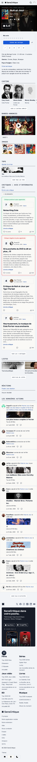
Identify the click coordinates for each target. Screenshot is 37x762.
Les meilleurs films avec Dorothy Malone (19, 410)
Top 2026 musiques (25, 696)
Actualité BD (6, 706)
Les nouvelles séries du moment (26, 669)
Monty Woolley (30, 100)
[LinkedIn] (31, 604)
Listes (5, 359)
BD (3, 693)
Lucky (21, 665)
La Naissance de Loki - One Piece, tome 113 (9, 702)
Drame (15, 7)
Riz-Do (8, 587)
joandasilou (10, 538)
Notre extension (7, 722)
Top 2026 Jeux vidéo (9, 677)
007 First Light (6, 679)
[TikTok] (27, 604)
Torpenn (16, 204)
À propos (5, 716)
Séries (22, 656)
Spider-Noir (23, 662)
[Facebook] (20, 604)
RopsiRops (9, 515)
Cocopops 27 (10, 431)
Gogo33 (9, 406)
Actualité (4, 669)
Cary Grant (5, 100)
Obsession (5, 663)
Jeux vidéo (7, 673)
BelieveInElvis (11, 442)
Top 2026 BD (6, 696)
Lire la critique (8, 228)
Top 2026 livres (24, 677)
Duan (8, 489)
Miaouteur (9, 452)
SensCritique (5, 7)
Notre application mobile (10, 719)
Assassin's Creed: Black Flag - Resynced (9, 683)
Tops (4, 161)
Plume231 (16, 242)
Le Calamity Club (24, 679)
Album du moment (25, 706)
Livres (22, 673)
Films (11, 7)
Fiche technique (7, 66)
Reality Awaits (23, 703)
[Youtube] (34, 604)
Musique (20, 59)
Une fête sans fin (7, 699)
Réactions (6, 386)
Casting (5, 81)
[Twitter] (17, 604)
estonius (16, 317)
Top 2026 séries (24, 660)
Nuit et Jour (21, 7)
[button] (34, 2)
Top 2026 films (6, 660)
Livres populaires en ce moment (26, 688)
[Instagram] (24, 604)
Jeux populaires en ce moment (9, 688)
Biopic (15, 59)
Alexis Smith (17, 100)
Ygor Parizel (17, 280)
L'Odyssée (5, 666)
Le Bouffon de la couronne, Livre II (25, 683)
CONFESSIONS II (25, 700)
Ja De (8, 463)
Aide (3, 725)
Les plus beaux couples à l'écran (21, 408)
